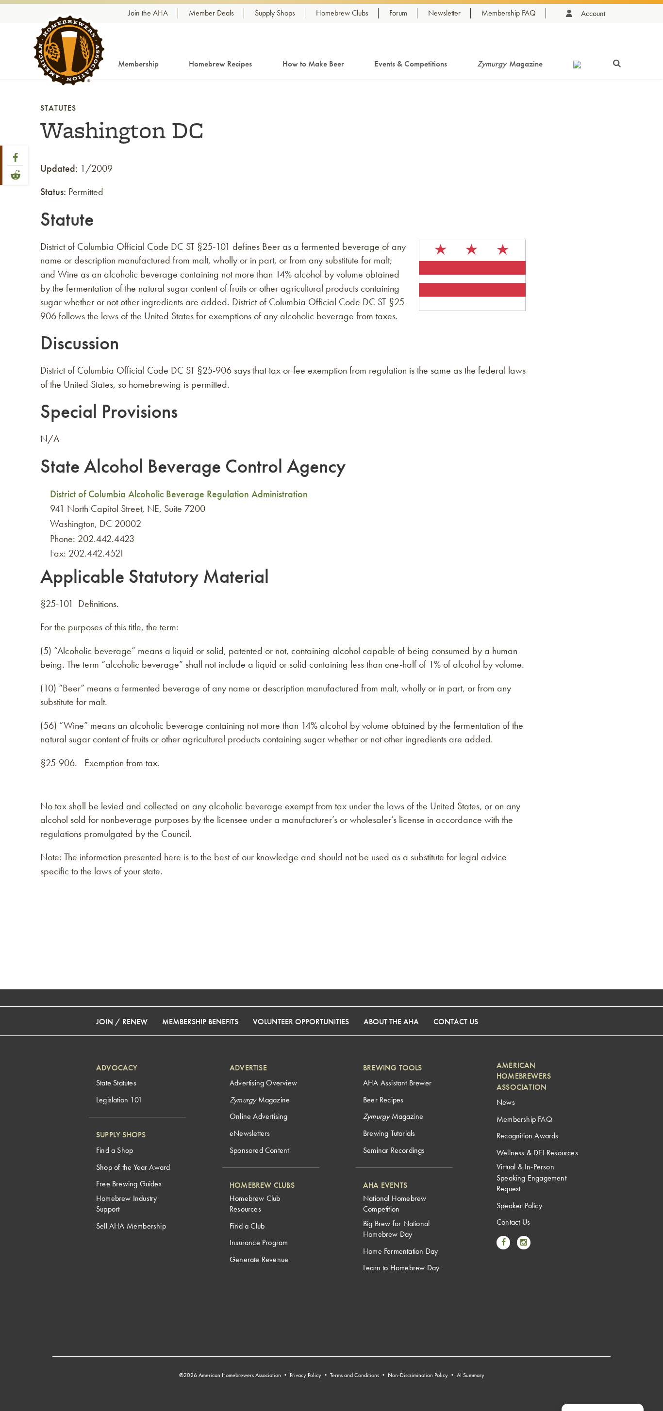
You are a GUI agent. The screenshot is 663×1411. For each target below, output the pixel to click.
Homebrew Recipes (220, 63)
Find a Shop (114, 1150)
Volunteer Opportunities (301, 1022)
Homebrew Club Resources (255, 1203)
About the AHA (391, 1022)
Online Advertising (259, 1116)
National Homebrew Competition (394, 1203)
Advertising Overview (263, 1083)
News (506, 1102)
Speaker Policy (519, 1205)
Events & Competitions (410, 63)
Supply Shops (275, 13)
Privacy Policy (305, 1375)
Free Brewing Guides (129, 1184)
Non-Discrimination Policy (418, 1375)
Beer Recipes (383, 1100)
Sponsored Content (259, 1150)
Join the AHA (148, 13)
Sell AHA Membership (131, 1226)
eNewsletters (250, 1133)
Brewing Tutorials (389, 1133)
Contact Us (455, 1022)
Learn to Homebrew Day (401, 1268)
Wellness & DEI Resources (537, 1153)
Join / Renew (122, 1022)
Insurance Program (259, 1242)
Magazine (510, 63)
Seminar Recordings (394, 1150)
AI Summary (470, 1375)
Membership (138, 63)
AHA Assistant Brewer (397, 1083)
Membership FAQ (508, 13)
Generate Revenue (259, 1259)
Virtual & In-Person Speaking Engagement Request (531, 1178)
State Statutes (116, 1083)
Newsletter (444, 13)
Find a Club (247, 1226)
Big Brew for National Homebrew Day (396, 1228)
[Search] (617, 61)
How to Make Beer (313, 63)
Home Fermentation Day (400, 1251)
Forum (398, 13)
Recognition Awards (528, 1136)
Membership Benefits (200, 1022)
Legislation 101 (119, 1100)
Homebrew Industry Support (126, 1203)
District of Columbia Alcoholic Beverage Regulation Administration (179, 494)
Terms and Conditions (354, 1375)
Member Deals (211, 13)
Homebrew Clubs (342, 13)
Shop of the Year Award (133, 1167)
